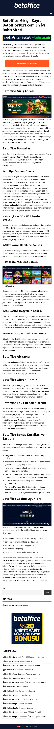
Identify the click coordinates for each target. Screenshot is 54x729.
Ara (4, 588)
